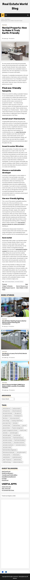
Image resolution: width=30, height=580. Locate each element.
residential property (16, 457)
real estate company (7, 440)
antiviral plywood (6, 408)
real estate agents (7, 435)
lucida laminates (16, 425)
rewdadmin (12, 38)
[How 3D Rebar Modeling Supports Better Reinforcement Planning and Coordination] (15, 307)
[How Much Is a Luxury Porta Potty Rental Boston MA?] (15, 339)
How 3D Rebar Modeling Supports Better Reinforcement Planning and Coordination (14, 322)
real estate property (21, 452)
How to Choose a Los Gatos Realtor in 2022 (22, 286)
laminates (15, 423)
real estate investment (19, 442)
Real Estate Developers (19, 440)
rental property (16, 454)
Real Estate (4, 24)
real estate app (16, 435)
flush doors (5, 418)
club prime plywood (16, 410)
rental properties (6, 454)
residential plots (6, 457)
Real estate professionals (8, 452)
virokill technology (7, 462)
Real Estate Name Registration (10, 449)
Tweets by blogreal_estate (9, 496)
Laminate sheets (6, 425)
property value (23, 430)
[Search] (28, 15)
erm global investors (7, 415)
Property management (17, 428)
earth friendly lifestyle (9, 281)
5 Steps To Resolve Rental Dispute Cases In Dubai (8, 287)
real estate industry (19, 281)
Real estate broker (7, 437)
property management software (10, 430)
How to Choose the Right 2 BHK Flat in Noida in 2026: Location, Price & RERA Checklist (13, 386)
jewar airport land (7, 423)
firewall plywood (18, 415)
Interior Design (6, 420)
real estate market (7, 447)
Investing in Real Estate (17, 420)
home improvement (14, 418)
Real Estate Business (18, 437)
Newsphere (22, 576)
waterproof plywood (17, 462)
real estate (5, 432)
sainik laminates (17, 459)
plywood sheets (6, 428)
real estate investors (20, 445)
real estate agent (14, 432)
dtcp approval (18, 413)
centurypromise (6, 410)
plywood (24, 425)
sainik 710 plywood (7, 459)
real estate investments (8, 445)
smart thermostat (21, 132)
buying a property (17, 408)
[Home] (3, 15)
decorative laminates (7, 413)
